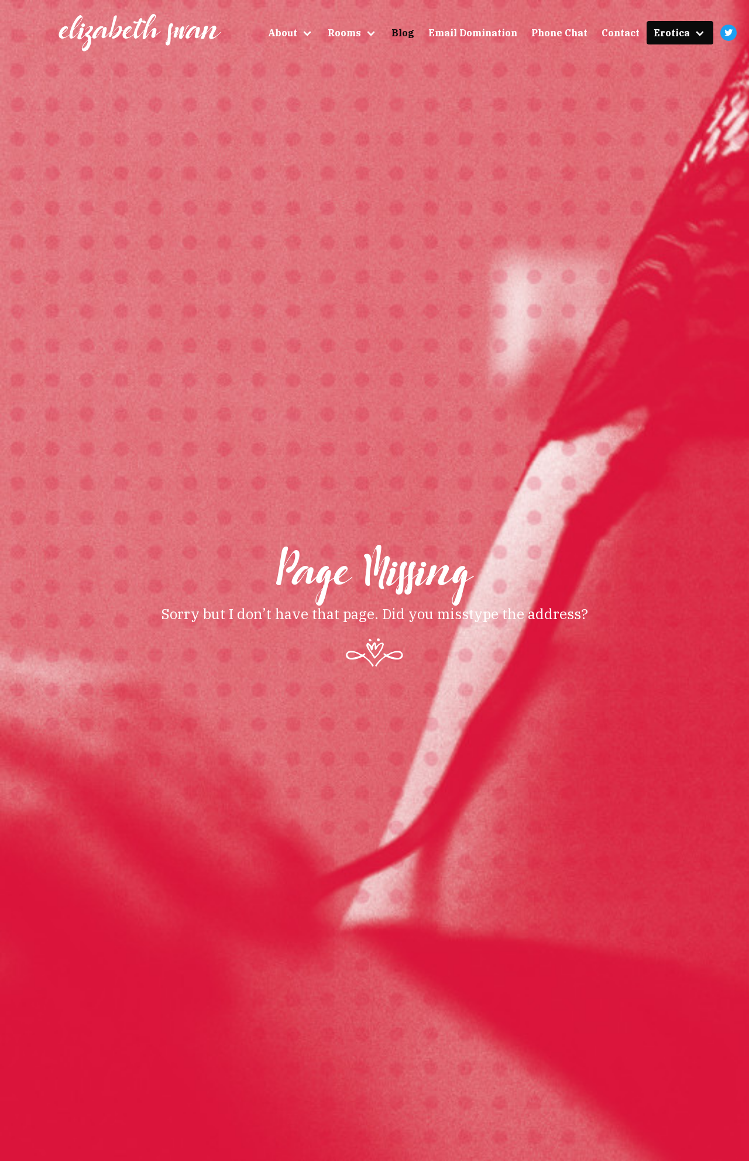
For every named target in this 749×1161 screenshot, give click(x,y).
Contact (621, 33)
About (282, 33)
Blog (402, 33)
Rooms (344, 33)
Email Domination (472, 33)
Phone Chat (559, 33)
